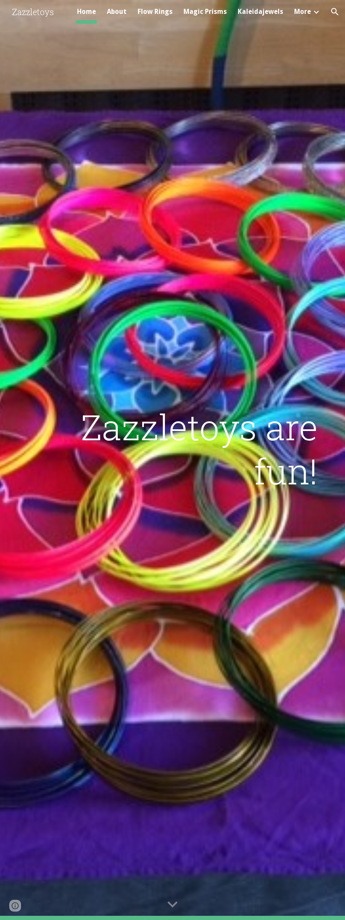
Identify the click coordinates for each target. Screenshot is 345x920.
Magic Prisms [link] (205, 12)
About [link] (117, 12)
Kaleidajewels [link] (260, 12)
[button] (335, 12)
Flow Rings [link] (155, 12)
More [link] (302, 12)
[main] (198, 449)
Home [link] (86, 12)
